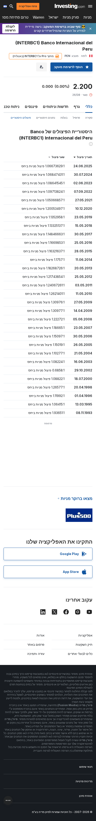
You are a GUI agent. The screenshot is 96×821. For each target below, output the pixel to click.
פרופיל (76, 117)
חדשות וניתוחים (55, 106)
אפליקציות (85, 635)
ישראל (53, 17)
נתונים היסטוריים (45, 117)
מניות (87, 17)
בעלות (64, 117)
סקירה (88, 117)
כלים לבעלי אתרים (80, 654)
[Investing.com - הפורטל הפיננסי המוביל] (70, 6)
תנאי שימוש (85, 766)
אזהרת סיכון (85, 795)
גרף (77, 106)
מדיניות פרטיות (84, 781)
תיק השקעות (84, 644)
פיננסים (31, 106)
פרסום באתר (35, 644)
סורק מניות (71, 17)
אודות (40, 635)
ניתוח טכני (11, 106)
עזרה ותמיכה (35, 654)
